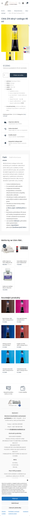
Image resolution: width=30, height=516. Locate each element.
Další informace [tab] (15, 157)
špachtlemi (14, 225)
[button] (27, 480)
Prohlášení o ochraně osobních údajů (13, 512)
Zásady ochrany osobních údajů (15, 438)
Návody (15, 467)
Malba (9, 11)
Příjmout (15, 498)
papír (13, 208)
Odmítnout (15, 503)
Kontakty (15, 463)
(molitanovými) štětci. (20, 227)
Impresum (25, 511)
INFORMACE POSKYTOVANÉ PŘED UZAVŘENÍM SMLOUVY (15, 442)
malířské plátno (20, 208)
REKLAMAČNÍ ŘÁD (15, 445)
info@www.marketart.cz (17, 429)
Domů (2, 11)
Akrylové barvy (18, 11)
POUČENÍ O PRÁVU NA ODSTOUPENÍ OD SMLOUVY (15, 450)
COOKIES (15, 456)
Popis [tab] (5, 157)
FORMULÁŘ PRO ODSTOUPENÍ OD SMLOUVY (15, 454)
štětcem (16, 221)
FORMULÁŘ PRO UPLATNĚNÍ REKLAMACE (15, 447)
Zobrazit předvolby (15, 508)
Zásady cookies (4, 512)
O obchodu (15, 465)
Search (19, 3)
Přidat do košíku (18, 75)
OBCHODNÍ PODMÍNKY (15, 436)
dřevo (9, 208)
